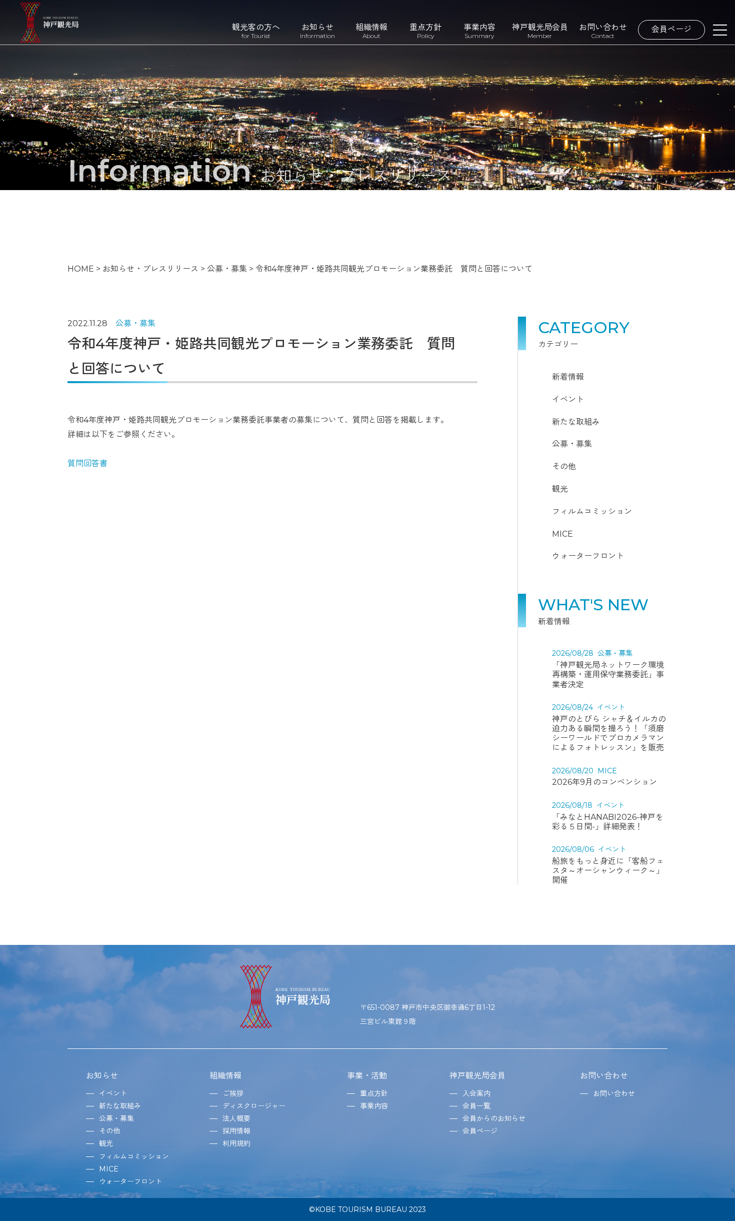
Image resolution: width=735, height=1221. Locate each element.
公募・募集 (136, 323)
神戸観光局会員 (540, 31)
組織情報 (372, 31)
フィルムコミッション (592, 511)
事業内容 (480, 31)
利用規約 (236, 1143)
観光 (560, 489)
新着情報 (568, 377)
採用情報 (236, 1130)
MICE (562, 534)
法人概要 (236, 1118)
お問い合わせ (603, 31)
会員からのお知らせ (494, 1118)
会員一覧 (476, 1105)
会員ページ (672, 29)
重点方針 (426, 31)
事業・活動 (367, 1075)
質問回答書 (88, 463)
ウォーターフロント (588, 556)
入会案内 (476, 1093)
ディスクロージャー (254, 1105)
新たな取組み (576, 422)
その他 (564, 466)
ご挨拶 (233, 1093)
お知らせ (317, 31)
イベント (568, 399)
